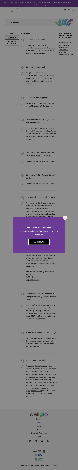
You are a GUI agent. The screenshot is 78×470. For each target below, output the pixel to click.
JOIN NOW (39, 242)
